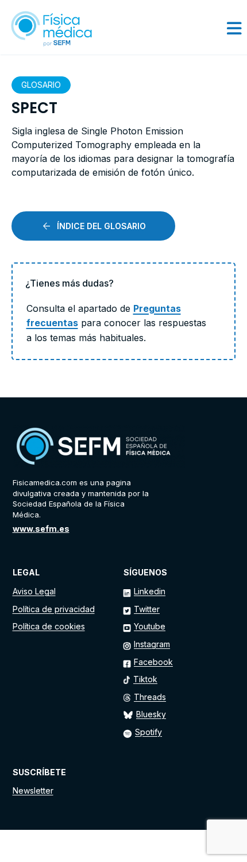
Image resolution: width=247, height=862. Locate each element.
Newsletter (33, 790)
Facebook (153, 662)
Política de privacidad (54, 609)
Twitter (147, 609)
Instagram (152, 644)
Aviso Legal (34, 591)
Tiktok (145, 679)
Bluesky (151, 714)
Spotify (148, 732)
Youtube (149, 626)
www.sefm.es (41, 529)
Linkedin (149, 591)
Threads (150, 697)
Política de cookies (49, 626)
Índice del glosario (101, 226)
